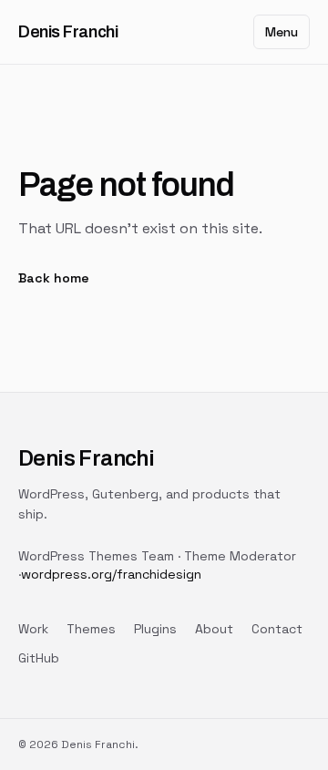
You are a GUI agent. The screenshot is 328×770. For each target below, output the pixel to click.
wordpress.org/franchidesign (111, 574)
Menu (281, 32)
